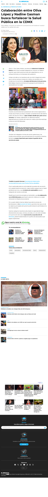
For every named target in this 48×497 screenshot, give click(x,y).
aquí (29, 223)
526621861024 (24, 440)
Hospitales (12, 253)
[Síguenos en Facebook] (15, 464)
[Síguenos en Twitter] (18, 464)
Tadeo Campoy (6, 30)
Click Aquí (24, 444)
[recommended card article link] (11, 128)
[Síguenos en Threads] (30, 464)
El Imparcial (5, 7)
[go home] (24, 472)
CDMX (19, 7)
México (13, 7)
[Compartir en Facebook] (34, 31)
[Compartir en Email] (42, 31)
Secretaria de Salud (27, 250)
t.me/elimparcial (24, 456)
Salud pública (17, 250)
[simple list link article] (24, 294)
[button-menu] (1, 1)
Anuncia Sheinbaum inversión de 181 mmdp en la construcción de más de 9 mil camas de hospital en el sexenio (39, 234)
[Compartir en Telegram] (39, 31)
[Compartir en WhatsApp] (32, 31)
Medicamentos (42, 250)
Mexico (34, 250)
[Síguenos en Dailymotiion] (33, 464)
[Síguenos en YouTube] (24, 464)
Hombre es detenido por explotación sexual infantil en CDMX (20, 232)
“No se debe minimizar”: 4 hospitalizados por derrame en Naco (20, 239)
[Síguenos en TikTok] (27, 464)
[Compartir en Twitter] (37, 31)
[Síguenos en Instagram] (21, 464)
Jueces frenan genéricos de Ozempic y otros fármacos (38, 239)
